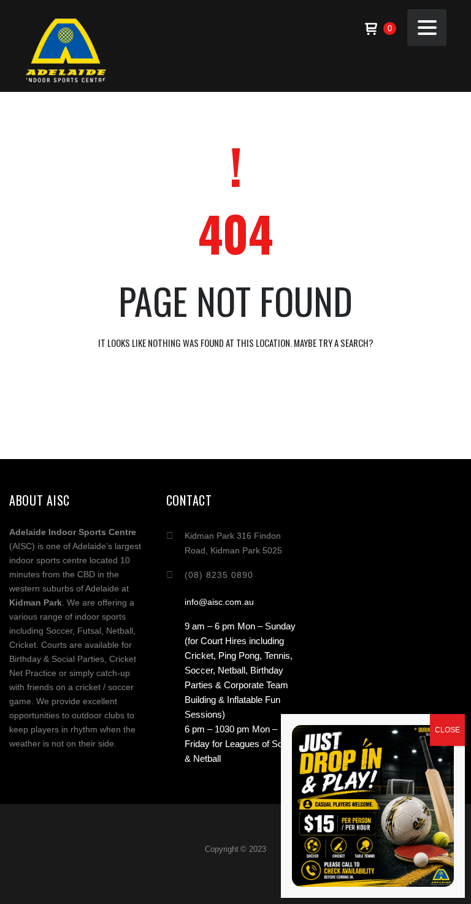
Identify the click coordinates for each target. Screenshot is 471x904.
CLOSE (447, 730)
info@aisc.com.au (219, 602)
